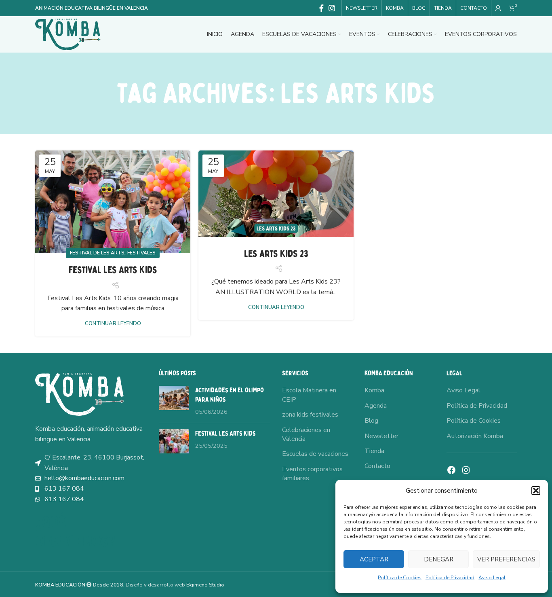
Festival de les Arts (97, 253)
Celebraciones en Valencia (306, 434)
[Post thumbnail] (174, 401)
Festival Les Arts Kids (113, 270)
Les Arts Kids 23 (276, 254)
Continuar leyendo (113, 323)
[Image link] (79, 394)
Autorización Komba (475, 436)
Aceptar (374, 559)
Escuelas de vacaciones (315, 453)
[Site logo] (68, 34)
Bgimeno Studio (205, 585)
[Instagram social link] (331, 8)
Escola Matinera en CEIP (309, 395)
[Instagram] (466, 470)
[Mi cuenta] (498, 8)
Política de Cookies (399, 577)
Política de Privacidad (450, 577)
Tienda (374, 451)
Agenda (375, 405)
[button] (536, 491)
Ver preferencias (506, 559)
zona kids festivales (310, 414)
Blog (371, 420)
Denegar (438, 559)
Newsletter (381, 436)
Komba (374, 390)
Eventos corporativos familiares (312, 474)
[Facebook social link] (321, 8)
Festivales (141, 253)
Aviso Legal (492, 577)
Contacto (377, 466)
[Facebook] (451, 470)
